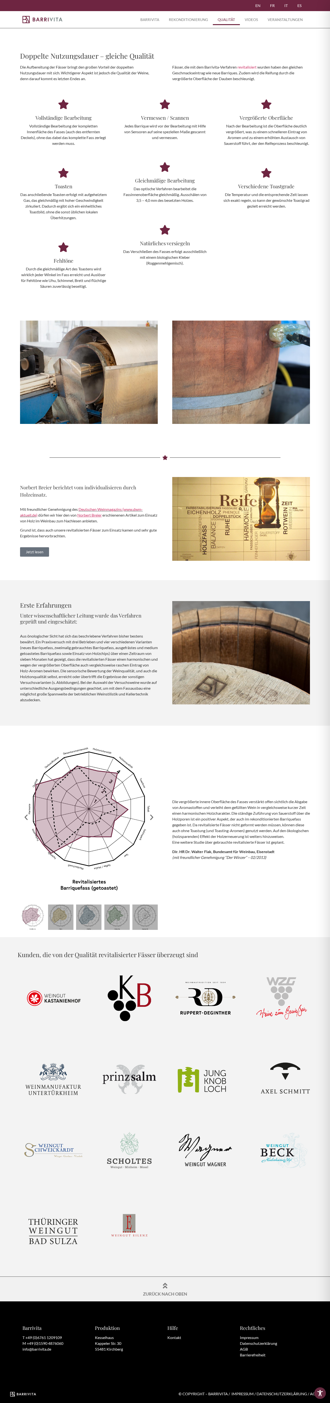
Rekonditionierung (188, 19)
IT (286, 5)
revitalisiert (247, 67)
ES (299, 5)
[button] (26, 817)
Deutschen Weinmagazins (100, 509)
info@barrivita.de (36, 1349)
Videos (251, 19)
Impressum (249, 1337)
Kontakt (174, 1337)
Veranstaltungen (285, 19)
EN (257, 5)
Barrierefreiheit (252, 1355)
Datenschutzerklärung (258, 1343)
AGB (244, 1349)
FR (272, 5)
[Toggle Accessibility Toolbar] (320, 1393)
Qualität (226, 19)
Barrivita (149, 19)
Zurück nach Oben (165, 1294)
